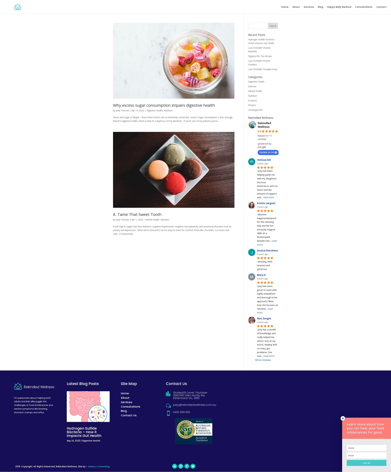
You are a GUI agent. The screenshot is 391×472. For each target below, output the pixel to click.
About (296, 7)
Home (285, 7)
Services (309, 7)
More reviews (263, 360)
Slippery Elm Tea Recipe (260, 56)
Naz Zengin (264, 318)
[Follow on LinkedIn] (174, 466)
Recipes (252, 105)
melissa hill (264, 160)
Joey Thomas (122, 110)
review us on (266, 152)
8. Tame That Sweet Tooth (137, 214)
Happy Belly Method (339, 7)
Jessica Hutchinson (268, 250)
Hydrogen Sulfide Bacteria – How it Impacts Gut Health (84, 432)
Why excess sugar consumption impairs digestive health (164, 105)
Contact (381, 7)
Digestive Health (154, 110)
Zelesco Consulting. (99, 466)
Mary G (261, 275)
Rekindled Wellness (264, 125)
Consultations (363, 7)
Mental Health (152, 219)
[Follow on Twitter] (192, 466)
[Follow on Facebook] (186, 466)
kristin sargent (266, 203)
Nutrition (168, 110)
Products (252, 100)
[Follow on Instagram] (180, 466)
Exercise (252, 86)
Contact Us (129, 415)
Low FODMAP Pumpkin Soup (262, 69)
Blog (320, 7)
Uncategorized (255, 109)
